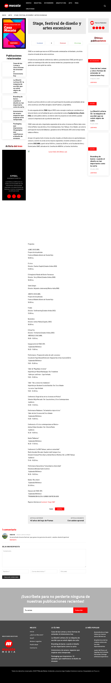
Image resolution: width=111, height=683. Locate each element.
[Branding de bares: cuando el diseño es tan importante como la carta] (7, 100)
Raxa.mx (96, 671)
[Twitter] (88, 7)
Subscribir (79, 610)
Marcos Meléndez (100, 23)
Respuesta (13, 540)
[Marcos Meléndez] (92, 23)
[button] (105, 6)
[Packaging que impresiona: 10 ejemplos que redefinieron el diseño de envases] (7, 127)
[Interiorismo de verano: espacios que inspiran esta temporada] (7, 115)
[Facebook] (88, 3)
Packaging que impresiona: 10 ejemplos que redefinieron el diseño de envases (66, 658)
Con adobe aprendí (76, 520)
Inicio (4, 15)
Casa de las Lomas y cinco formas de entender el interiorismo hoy (18, 69)
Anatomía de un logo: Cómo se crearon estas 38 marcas (101, 634)
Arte (10, 15)
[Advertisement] (57, 84)
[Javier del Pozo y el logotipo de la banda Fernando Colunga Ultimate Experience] (88, 651)
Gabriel (12, 534)
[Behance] (9, 196)
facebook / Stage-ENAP (48, 502)
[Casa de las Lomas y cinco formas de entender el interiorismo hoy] (7, 67)
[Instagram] (92, 3)
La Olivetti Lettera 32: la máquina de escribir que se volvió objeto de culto (18, 86)
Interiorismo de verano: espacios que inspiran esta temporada (18, 115)
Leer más (93, 82)
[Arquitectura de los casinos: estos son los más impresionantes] (88, 641)
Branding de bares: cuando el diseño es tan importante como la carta (18, 101)
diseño (59, 509)
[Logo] (12, 6)
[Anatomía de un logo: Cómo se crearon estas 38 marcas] (88, 633)
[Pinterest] (96, 3)
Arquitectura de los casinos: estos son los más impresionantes (100, 643)
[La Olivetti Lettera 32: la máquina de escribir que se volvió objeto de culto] (7, 83)
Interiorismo (94, 61)
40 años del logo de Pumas (41, 520)
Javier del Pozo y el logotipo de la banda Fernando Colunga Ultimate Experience (101, 653)
